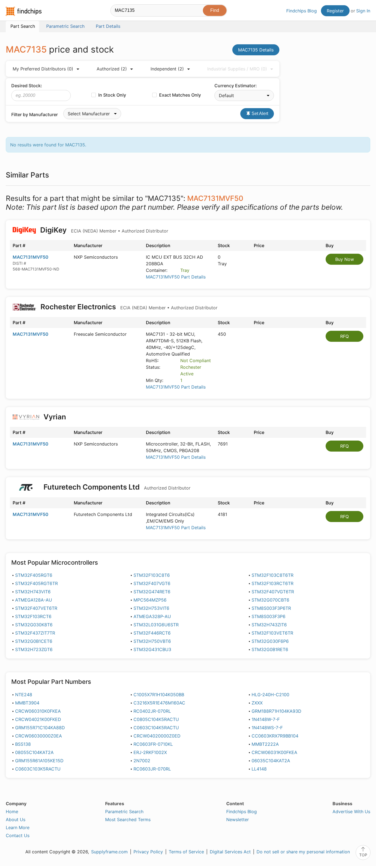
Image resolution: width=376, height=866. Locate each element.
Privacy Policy (148, 851)
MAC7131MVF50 (30, 257)
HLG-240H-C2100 (270, 694)
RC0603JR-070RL (152, 769)
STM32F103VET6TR (272, 633)
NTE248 (23, 694)
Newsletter (237, 819)
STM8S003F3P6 (268, 616)
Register (335, 10)
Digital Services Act (230, 851)
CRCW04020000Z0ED (157, 736)
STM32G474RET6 (151, 591)
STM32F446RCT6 (152, 633)
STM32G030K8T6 (34, 624)
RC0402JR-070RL (152, 711)
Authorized (112, 69)
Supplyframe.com (109, 851)
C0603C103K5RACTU (38, 769)
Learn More (17, 827)
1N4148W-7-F (266, 719)
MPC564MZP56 (150, 600)
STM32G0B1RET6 (270, 649)
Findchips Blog (301, 10)
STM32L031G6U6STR (156, 624)
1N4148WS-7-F (267, 727)
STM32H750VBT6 (152, 641)
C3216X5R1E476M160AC (159, 703)
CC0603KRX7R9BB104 (275, 736)
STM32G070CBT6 (270, 600)
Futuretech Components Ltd (116, 487)
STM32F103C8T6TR (272, 575)
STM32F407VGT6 (151, 583)
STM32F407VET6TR (36, 608)
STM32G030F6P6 (270, 641)
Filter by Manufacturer (34, 114)
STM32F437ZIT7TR (35, 633)
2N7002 (141, 760)
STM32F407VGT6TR (273, 591)
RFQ (344, 336)
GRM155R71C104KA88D (40, 727)
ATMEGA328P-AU (152, 616)
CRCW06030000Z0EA (38, 736)
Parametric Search (124, 811)
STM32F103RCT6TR (272, 583)
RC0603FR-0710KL (153, 744)
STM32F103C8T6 (151, 575)
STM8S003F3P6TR (271, 608)
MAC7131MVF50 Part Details (176, 277)
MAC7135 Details (256, 50)
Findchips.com (24, 11)
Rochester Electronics (128, 306)
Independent (167, 69)
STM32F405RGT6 (33, 575)
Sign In (363, 10)
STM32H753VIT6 (151, 608)
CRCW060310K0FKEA (38, 711)
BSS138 (23, 744)
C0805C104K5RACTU (156, 719)
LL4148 (259, 769)
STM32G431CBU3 (152, 649)
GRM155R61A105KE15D (39, 760)
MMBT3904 (27, 703)
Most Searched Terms (128, 819)
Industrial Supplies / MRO (237, 69)
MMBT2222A (265, 744)
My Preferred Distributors (43, 69)
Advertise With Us (351, 811)
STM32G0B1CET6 (33, 641)
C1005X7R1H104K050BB (158, 694)
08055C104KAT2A (34, 752)
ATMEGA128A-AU (33, 600)
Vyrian (55, 416)
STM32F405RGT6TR (36, 583)
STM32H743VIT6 (33, 591)
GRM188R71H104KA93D (276, 711)
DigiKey (103, 230)
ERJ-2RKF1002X (150, 752)
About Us (15, 819)
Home (12, 811)
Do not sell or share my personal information (303, 851)
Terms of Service (186, 851)
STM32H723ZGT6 (34, 649)
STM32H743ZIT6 (269, 624)
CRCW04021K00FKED (38, 719)
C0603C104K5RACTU (156, 727)
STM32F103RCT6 (33, 616)
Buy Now (344, 259)
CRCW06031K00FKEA (274, 752)
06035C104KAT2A (271, 760)
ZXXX (257, 703)
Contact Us (17, 835)
